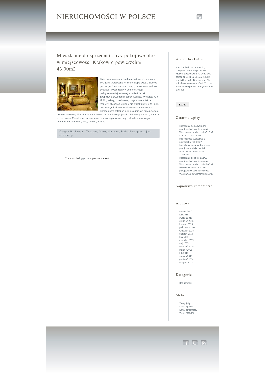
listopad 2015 (186, 224)
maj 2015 (184, 243)
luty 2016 (183, 214)
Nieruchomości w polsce (106, 16)
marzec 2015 (185, 250)
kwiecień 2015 (186, 246)
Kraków (102, 131)
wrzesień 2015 (186, 230)
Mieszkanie (113, 131)
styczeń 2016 (185, 218)
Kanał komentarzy (188, 310)
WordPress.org (186, 313)
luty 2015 (183, 253)
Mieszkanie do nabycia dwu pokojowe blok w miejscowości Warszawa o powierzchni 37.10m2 (196, 129)
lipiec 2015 (184, 237)
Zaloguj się (184, 303)
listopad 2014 (186, 262)
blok (95, 131)
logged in (84, 158)
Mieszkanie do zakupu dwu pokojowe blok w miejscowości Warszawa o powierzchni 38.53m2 (196, 170)
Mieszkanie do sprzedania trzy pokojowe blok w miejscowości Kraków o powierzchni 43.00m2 (191, 70)
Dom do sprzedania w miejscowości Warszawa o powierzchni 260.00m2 (192, 138)
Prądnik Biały (127, 131)
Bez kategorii (199, 80)
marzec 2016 (185, 211)
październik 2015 (187, 227)
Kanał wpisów (186, 306)
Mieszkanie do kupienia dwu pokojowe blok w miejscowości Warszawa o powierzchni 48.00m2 (196, 161)
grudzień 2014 (186, 259)
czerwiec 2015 (186, 240)
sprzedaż (140, 131)
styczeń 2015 (185, 256)
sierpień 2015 (186, 234)
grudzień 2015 (186, 221)
